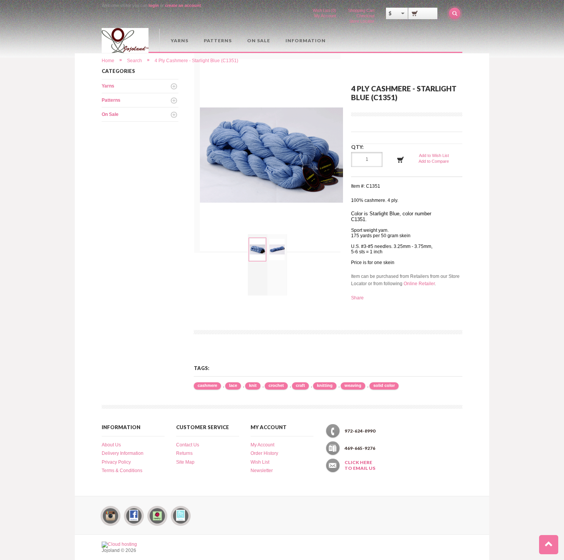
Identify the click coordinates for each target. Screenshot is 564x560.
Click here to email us (360, 465)
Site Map (185, 462)
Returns (184, 453)
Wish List (260, 462)
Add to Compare (434, 161)
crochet (276, 385)
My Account (325, 15)
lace (233, 385)
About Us (111, 445)
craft (300, 385)
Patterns (218, 40)
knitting (325, 385)
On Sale (258, 40)
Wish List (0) (324, 10)
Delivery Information (122, 453)
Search (134, 60)
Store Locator (361, 21)
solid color (384, 385)
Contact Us (187, 445)
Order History (264, 453)
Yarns (179, 40)
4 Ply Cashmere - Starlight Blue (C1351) (196, 60)
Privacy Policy (116, 462)
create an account (183, 5)
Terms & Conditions (122, 470)
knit (253, 385)
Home (108, 60)
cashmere (207, 385)
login (153, 5)
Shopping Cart (361, 10)
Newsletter (262, 470)
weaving (353, 385)
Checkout (365, 15)
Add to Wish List (434, 155)
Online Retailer (419, 283)
